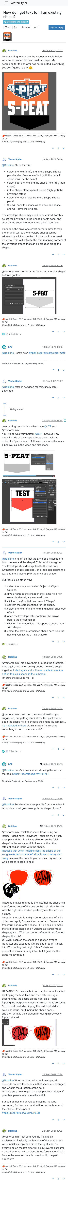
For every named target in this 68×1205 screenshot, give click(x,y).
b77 (10, 347)
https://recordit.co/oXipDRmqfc (47, 352)
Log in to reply (56, 27)
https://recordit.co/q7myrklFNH (30, 773)
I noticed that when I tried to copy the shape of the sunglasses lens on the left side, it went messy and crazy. (31, 854)
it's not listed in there (14, 725)
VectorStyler (18, 3)
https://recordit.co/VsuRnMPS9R (21, 1112)
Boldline (12, 50)
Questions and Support (17, 22)
